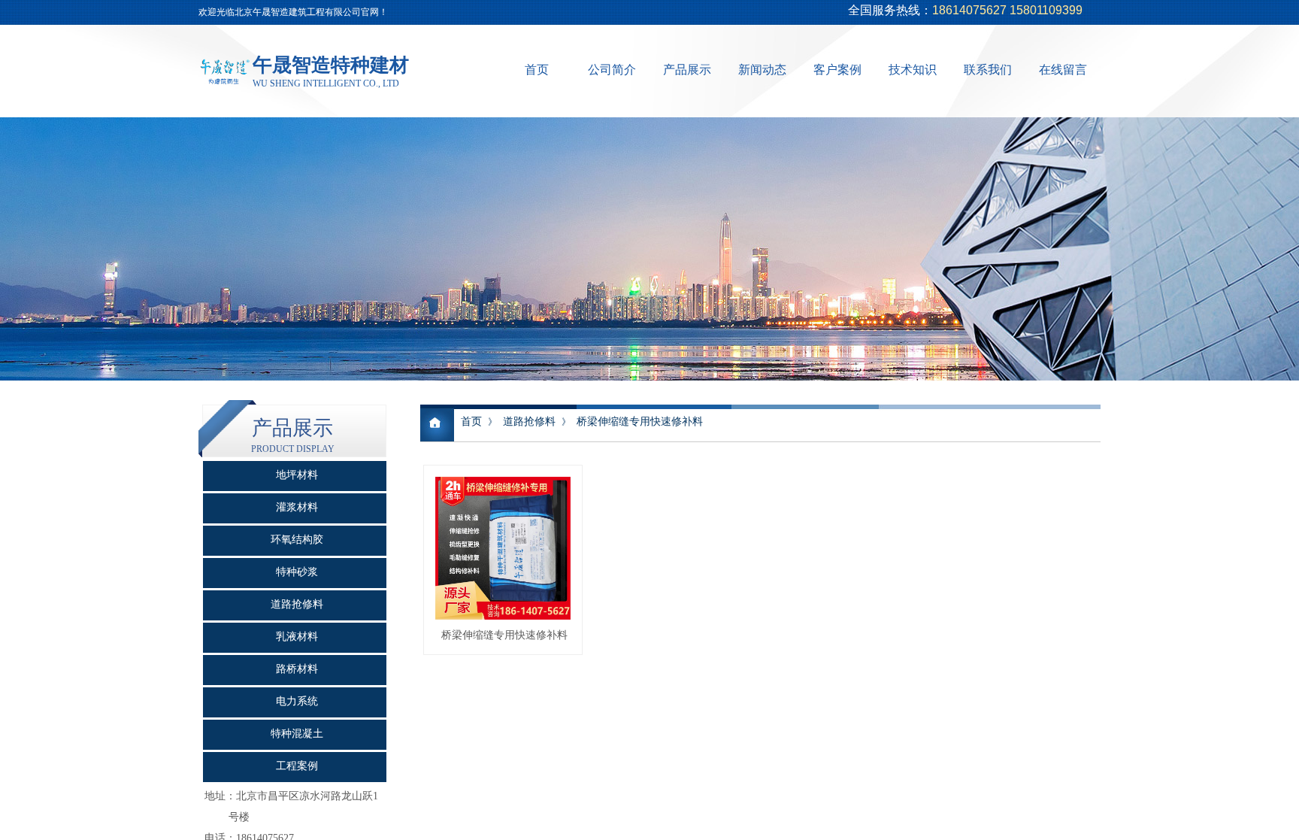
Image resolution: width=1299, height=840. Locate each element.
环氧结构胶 (297, 539)
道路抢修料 (529, 421)
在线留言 (1063, 69)
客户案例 (837, 69)
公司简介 (612, 69)
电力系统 (297, 701)
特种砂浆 (297, 572)
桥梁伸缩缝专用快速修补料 (640, 421)
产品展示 (687, 69)
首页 (537, 69)
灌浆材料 (297, 507)
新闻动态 (762, 69)
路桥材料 (297, 669)
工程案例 (297, 766)
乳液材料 (297, 636)
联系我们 (988, 69)
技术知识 (913, 69)
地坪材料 (297, 475)
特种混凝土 (297, 733)
